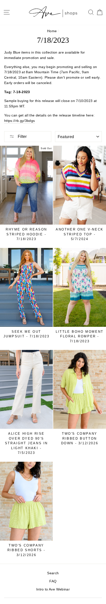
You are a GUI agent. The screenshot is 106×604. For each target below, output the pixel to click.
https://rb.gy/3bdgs (19, 121)
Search (53, 573)
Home (52, 31)
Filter (22, 136)
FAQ (52, 581)
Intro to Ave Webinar (53, 589)
